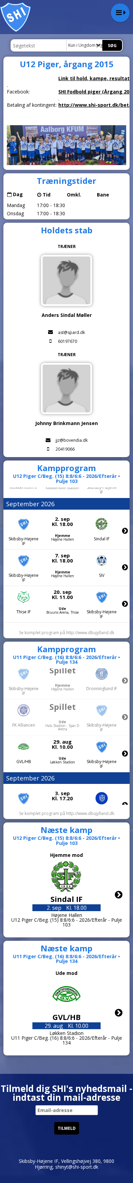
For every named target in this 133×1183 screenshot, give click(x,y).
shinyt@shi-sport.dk (76, 1167)
